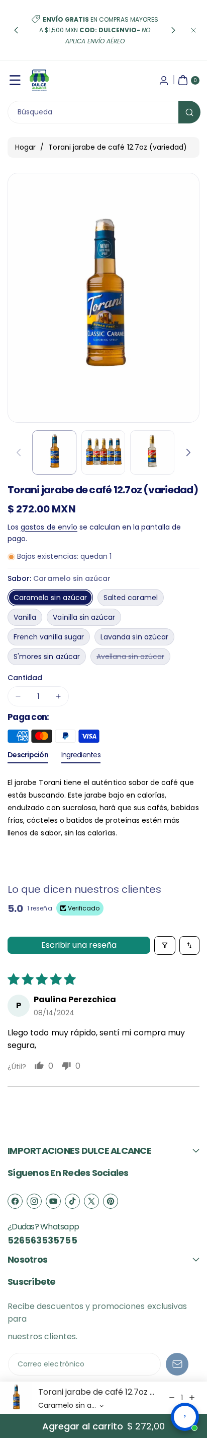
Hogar (25, 147)
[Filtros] (164, 945)
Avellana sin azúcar (133, 658)
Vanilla (25, 617)
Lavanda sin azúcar (134, 637)
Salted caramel (131, 598)
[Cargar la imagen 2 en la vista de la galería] (103, 452)
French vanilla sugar (49, 637)
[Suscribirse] (177, 1364)
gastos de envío (49, 527)
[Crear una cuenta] (163, 80)
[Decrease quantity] (172, 1398)
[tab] (28, 756)
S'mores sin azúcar (47, 656)
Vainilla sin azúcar (84, 617)
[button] (16, 30)
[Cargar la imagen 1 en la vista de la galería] (54, 452)
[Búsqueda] (189, 112)
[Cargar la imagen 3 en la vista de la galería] (152, 452)
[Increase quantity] (192, 1398)
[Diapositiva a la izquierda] (19, 452)
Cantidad (25, 678)
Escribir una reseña (79, 945)
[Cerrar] (193, 30)
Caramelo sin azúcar (50, 598)
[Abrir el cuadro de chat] (185, 1417)
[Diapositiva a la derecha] (188, 452)
